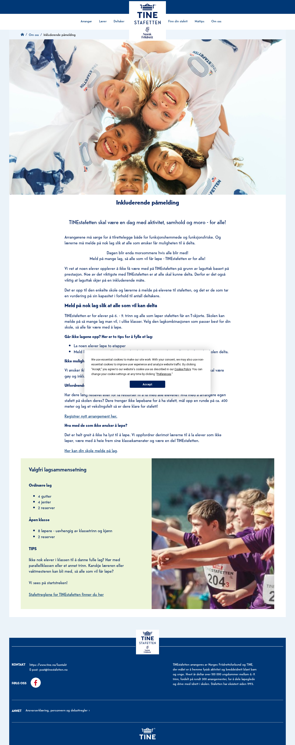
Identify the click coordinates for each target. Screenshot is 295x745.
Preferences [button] (164, 374)
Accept (147, 384)
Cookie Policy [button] (182, 369)
